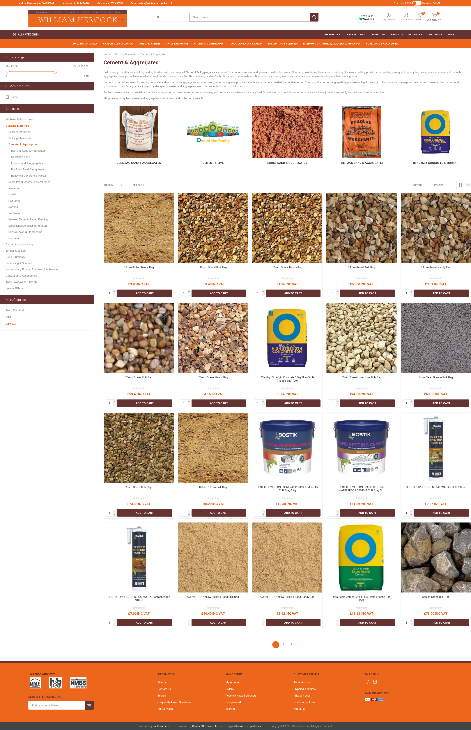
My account (389, 19)
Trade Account (302, 682)
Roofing (13, 207)
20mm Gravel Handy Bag (213, 377)
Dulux (9, 316)
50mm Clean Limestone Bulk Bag (361, 377)
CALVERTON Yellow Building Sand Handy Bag (287, 597)
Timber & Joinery (16, 250)
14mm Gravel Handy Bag (436, 267)
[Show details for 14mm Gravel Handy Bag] (436, 228)
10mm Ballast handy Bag (139, 267)
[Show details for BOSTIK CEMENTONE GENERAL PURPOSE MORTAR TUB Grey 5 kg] (287, 448)
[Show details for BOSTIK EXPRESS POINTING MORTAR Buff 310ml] (436, 448)
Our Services (165, 709)
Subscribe (89, 705)
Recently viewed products (241, 695)
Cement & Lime (213, 163)
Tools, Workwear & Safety (21, 282)
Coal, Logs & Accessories (21, 275)
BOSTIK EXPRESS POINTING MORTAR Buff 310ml (435, 487)
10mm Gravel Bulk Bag (213, 267)
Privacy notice (302, 695)
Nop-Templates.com (251, 726)
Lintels (12, 194)
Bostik (14, 97)
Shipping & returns (305, 689)
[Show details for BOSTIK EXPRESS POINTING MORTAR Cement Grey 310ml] (139, 557)
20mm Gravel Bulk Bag (138, 377)
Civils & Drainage (16, 257)
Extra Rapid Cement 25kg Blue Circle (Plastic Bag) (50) (361, 598)
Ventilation (14, 213)
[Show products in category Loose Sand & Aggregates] (287, 132)
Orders (230, 689)
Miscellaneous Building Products (27, 225)
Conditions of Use (305, 702)
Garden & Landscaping (19, 244)
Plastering (14, 200)
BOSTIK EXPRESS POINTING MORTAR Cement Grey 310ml (139, 598)
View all (11, 324)
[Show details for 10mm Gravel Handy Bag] (287, 228)
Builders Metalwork (19, 132)
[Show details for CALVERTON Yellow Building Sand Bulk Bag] (213, 557)
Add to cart (145, 293)
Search (314, 17)
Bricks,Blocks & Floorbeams (25, 232)
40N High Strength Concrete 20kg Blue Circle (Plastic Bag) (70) (287, 379)
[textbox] (249, 17)
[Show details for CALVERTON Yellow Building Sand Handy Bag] (287, 557)
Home (107, 54)
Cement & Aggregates (23, 144)
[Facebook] (368, 682)
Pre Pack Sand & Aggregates (361, 163)
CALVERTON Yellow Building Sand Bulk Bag (213, 597)
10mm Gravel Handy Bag (287, 267)
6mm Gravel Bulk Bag (139, 487)
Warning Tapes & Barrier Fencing (28, 219)
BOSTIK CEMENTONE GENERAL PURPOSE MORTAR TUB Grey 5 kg (287, 489)
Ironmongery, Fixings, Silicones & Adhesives (32, 269)
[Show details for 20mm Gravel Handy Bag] (213, 338)
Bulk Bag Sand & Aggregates (139, 163)
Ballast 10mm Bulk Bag (213, 487)
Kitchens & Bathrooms (19, 119)
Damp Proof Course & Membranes (29, 182)
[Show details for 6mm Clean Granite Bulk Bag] (436, 338)
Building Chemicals (19, 138)
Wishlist (230, 709)
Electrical (13, 238)
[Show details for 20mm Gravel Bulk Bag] (139, 338)
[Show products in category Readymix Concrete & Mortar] (436, 132)
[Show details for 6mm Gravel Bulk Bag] (139, 448)
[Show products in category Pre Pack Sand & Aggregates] (361, 132)
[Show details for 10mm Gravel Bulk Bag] (213, 228)
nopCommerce (161, 726)
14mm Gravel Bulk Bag (361, 267)
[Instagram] (375, 682)
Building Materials (17, 125)
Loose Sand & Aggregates (287, 163)
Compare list (405, 19)
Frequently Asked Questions (174, 702)
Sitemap (162, 682)
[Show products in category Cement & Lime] (213, 132)
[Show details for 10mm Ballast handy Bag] (139, 228)
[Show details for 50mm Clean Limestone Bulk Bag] (361, 338)
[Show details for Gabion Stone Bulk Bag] (436, 557)
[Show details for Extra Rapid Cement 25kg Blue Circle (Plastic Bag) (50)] (361, 557)
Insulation (14, 188)
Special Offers (14, 288)
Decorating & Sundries (19, 263)
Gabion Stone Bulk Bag (435, 597)
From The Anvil (15, 310)
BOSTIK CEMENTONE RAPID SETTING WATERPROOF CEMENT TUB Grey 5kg (361, 489)
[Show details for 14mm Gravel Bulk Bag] (361, 228)
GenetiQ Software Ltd (204, 726)
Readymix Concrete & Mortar (435, 163)
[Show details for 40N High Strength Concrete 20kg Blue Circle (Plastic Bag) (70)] (287, 338)
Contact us (164, 689)
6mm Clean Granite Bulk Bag (436, 377)
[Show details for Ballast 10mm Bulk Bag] (213, 448)
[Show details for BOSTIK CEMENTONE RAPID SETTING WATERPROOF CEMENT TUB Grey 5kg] (361, 448)
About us (299, 709)
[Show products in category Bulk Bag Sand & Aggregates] (139, 132)
